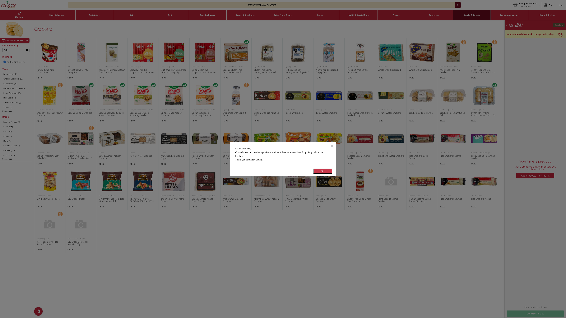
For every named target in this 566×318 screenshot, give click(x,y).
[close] (332, 146)
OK (322, 171)
